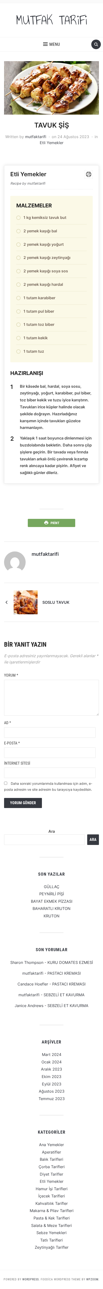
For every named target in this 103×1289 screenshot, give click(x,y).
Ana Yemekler (51, 1144)
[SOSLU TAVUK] (25, 602)
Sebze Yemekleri (51, 1232)
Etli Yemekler (51, 142)
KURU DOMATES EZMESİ (70, 962)
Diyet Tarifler (51, 1174)
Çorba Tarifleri (52, 1166)
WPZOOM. (92, 1279)
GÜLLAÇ (51, 886)
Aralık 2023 (51, 1069)
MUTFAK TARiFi (51, 20)
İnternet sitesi (17, 763)
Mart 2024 (51, 1054)
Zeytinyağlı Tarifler (52, 1247)
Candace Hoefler (32, 984)
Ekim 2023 (51, 1076)
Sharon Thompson (26, 962)
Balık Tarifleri (51, 1159)
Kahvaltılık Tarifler (51, 1203)
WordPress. (31, 1279)
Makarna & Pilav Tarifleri (52, 1210)
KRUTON (51, 916)
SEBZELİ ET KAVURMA (64, 994)
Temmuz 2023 (52, 1098)
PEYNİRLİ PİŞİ (51, 893)
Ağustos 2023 (51, 1091)
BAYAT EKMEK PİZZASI (51, 901)
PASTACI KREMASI (64, 973)
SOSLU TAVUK (55, 602)
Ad (7, 723)
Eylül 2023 (51, 1084)
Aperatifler (51, 1152)
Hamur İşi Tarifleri (52, 1188)
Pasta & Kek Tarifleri (52, 1218)
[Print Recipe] (88, 174)
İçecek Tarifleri (51, 1196)
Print (55, 523)
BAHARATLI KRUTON (51, 908)
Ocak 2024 (51, 1062)
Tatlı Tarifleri (51, 1240)
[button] (51, 44)
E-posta (12, 743)
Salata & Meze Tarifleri (51, 1225)
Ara (51, 831)
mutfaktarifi (35, 136)
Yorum (11, 675)
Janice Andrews (29, 1005)
